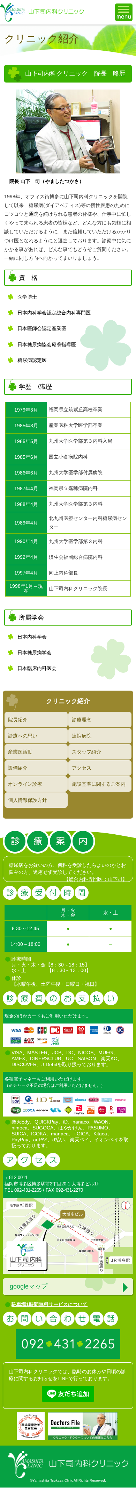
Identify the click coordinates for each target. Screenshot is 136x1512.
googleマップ (28, 1286)
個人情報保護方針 (27, 800)
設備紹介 (18, 768)
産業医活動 (20, 752)
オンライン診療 (25, 784)
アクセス (81, 768)
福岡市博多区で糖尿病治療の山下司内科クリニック (42, 12)
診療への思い (22, 736)
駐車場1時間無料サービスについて (50, 1304)
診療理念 (81, 719)
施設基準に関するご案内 (99, 784)
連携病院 (81, 736)
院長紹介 (18, 719)
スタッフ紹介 (86, 752)
